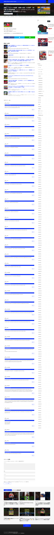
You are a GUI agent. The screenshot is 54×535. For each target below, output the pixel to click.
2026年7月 (39, 121)
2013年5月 (39, 410)
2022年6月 (39, 227)
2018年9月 (39, 321)
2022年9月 (39, 221)
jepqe (7, 327)
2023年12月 (40, 188)
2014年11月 (40, 388)
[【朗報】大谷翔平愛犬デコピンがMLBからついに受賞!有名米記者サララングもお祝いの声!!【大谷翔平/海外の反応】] (6, 47)
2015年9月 (39, 373)
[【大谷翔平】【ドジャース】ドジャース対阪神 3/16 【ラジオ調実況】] (6, 67)
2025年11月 (40, 138)
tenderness (11, 202)
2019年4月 (39, 308)
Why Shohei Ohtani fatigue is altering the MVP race (26, 503)
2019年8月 (39, 299)
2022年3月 (39, 234)
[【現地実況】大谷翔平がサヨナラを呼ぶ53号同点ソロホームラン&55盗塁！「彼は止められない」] (6, 93)
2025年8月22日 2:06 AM (8, 369)
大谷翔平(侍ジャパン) (41, 91)
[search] (49, 4)
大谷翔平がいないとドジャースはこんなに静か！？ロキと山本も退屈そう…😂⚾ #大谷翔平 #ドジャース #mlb (27, 519)
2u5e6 (7, 113)
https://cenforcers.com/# (16, 248)
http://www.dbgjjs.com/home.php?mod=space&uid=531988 (14, 361)
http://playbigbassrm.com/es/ (8, 402)
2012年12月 (40, 419)
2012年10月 (40, 421)
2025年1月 (39, 160)
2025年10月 (40, 140)
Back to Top (27, 525)
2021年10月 (40, 245)
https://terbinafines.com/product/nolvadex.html (23, 391)
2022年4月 (39, 232)
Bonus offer (18, 107)
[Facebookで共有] (9, 37)
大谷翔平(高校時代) (40, 95)
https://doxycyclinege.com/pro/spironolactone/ (11, 351)
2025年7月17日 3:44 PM (8, 283)
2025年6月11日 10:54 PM (8, 135)
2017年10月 (40, 345)
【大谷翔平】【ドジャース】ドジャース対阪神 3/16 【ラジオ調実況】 (18, 65)
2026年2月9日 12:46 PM (8, 431)
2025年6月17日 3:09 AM (8, 164)
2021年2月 (39, 262)
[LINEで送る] (30, 37)
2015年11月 (40, 369)
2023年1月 (39, 212)
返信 (32, 109)
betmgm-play (11, 444)
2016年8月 (39, 360)
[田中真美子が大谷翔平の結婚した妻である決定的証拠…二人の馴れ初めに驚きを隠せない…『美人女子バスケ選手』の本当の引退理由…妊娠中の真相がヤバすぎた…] (6, 61)
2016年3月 (39, 364)
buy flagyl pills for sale (13, 147)
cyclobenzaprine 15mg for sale (14, 165)
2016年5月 (39, 362)
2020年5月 (39, 282)
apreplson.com (12, 211)
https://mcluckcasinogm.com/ (14, 453)
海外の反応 (39, 106)
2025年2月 (39, 158)
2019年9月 (39, 297)
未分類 (39, 104)
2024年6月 (39, 175)
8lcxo (7, 244)
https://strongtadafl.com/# (11, 266)
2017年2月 (39, 349)
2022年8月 (39, 223)
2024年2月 (39, 184)
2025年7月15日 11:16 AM (8, 265)
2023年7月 (39, 199)
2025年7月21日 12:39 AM (8, 311)
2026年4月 (39, 127)
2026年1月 (39, 134)
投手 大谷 (39, 102)
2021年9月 (39, 247)
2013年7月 (39, 406)
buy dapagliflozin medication (17, 370)
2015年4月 (39, 382)
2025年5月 (39, 151)
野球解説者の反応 (40, 115)
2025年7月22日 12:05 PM (8, 320)
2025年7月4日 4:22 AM (7, 219)
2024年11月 (40, 164)
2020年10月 (40, 271)
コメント (5, 462)
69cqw (8, 263)
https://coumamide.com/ (13, 193)
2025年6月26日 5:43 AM (8, 173)
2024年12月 (40, 162)
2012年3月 (39, 425)
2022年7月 (39, 225)
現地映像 (39, 108)
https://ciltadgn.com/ (16, 257)
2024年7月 (39, 173)
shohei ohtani (40, 65)
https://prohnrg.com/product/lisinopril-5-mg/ (24, 321)
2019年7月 (39, 301)
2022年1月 (39, 238)
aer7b (7, 318)
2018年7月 (39, 325)
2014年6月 (39, 397)
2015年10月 (40, 371)
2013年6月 (39, 408)
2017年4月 (39, 347)
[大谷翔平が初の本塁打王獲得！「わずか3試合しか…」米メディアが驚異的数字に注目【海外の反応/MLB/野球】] (6, 82)
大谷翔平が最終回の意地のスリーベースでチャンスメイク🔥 (11, 519)
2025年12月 (40, 136)
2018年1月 (39, 338)
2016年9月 (39, 358)
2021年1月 (39, 264)
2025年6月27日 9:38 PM (8, 182)
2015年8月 (39, 375)
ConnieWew (8, 272)
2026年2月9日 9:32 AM (7, 420)
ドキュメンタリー (40, 69)
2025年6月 (39, 149)
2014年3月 (39, 401)
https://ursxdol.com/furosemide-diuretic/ (27, 312)
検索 (38, 20)
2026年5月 (39, 125)
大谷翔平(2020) (40, 82)
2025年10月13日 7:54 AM (8, 410)
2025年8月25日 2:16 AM (8, 378)
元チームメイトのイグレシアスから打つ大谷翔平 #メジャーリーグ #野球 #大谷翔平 (42, 519)
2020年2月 (39, 288)
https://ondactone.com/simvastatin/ (25, 340)
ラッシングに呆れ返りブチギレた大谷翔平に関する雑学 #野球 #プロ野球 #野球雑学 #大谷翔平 (42, 503)
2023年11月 (40, 190)
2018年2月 (39, 336)
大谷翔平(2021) (40, 84)
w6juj (7, 235)
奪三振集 (39, 97)
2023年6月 (39, 201)
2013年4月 (39, 412)
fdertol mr (8, 429)
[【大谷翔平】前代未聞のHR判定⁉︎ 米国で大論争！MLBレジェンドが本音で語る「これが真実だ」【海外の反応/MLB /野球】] (6, 52)
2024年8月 (39, 171)
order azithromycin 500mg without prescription (22, 303)
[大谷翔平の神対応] (6, 56)
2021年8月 (39, 249)
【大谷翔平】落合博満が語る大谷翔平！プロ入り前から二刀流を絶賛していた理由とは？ (11, 503)
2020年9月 (39, 273)
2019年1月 (39, 314)
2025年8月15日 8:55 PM (8, 359)
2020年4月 (39, 284)
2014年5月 (39, 399)
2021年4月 (39, 258)
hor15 (7, 281)
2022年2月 (39, 236)
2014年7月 (39, 395)
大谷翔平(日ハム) (40, 93)
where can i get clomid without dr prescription (16, 117)
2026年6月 (39, 123)
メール (5, 474)
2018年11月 (40, 319)
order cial (8, 124)
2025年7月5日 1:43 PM (7, 228)
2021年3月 (39, 260)
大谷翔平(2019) (40, 80)
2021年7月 (39, 251)
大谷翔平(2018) (40, 78)
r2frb (7, 143)
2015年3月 (39, 384)
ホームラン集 (40, 71)
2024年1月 (39, 186)
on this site (14, 239)
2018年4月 (39, 332)
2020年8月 (39, 275)
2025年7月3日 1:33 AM (7, 210)
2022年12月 (40, 214)
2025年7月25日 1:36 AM (8, 329)
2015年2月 (39, 386)
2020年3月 (39, 286)
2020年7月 (39, 277)
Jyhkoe (8, 440)
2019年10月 (40, 295)
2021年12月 (40, 240)
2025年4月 (39, 153)
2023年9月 (39, 195)
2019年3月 (39, 310)
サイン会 (39, 67)
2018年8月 (39, 323)
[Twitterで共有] (19, 37)
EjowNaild (8, 385)
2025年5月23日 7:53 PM (8, 105)
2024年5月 (39, 177)
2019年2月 (39, 312)
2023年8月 (39, 197)
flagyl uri (8, 133)
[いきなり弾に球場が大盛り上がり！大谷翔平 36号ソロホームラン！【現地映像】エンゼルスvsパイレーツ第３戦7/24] (6, 71)
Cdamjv (8, 418)
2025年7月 (39, 147)
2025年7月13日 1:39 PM (8, 256)
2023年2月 (39, 210)
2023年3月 (39, 208)
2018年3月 (39, 334)
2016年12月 (40, 351)
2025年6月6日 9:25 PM (7, 115)
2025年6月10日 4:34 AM (8, 126)
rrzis (7, 162)
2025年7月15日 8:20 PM (8, 274)
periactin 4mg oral (13, 156)
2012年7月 (39, 423)
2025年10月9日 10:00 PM (8, 387)
